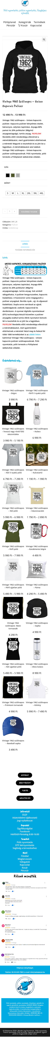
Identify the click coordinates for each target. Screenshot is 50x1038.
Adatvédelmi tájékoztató (24, 817)
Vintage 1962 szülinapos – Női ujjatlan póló (13, 665)
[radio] (8, 175)
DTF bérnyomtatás (24, 845)
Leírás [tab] (25, 244)
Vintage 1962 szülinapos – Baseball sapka (13, 742)
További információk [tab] (25, 250)
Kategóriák (25, 22)
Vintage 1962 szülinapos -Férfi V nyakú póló (37, 391)
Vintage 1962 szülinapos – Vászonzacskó (37, 509)
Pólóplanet (9, 22)
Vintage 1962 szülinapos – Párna (37, 586)
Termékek (39, 22)
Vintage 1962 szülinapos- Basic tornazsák (13, 626)
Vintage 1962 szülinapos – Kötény (37, 703)
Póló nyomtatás (25, 842)
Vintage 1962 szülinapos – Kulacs (37, 430)
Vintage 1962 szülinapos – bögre (13, 391)
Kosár (25, 867)
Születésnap (13, 228)
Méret (7, 183)
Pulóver (15, 225)
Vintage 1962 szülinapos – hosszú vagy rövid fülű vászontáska (13, 431)
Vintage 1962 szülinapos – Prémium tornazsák (13, 703)
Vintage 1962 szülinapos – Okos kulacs (37, 665)
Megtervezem (25, 859)
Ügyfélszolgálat (25, 828)
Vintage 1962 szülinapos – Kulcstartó (37, 471)
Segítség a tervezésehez (25, 848)
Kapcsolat (36, 25)
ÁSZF (24, 814)
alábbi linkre (35, 334)
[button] (44, 39)
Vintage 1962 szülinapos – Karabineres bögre (37, 547)
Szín (6, 167)
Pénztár (11, 25)
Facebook (25, 831)
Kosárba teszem (29, 212)
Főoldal (25, 856)
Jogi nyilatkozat (25, 820)
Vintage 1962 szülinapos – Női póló (13, 509)
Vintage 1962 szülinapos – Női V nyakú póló (13, 471)
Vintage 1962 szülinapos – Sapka (37, 624)
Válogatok (25, 861)
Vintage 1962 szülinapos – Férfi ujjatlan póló (13, 586)
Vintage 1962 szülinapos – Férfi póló (13, 547)
